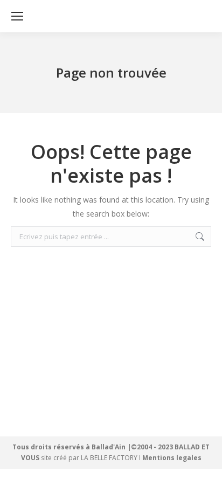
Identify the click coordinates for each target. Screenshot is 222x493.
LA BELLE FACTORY (109, 457)
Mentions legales (172, 457)
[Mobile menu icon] (17, 16)
